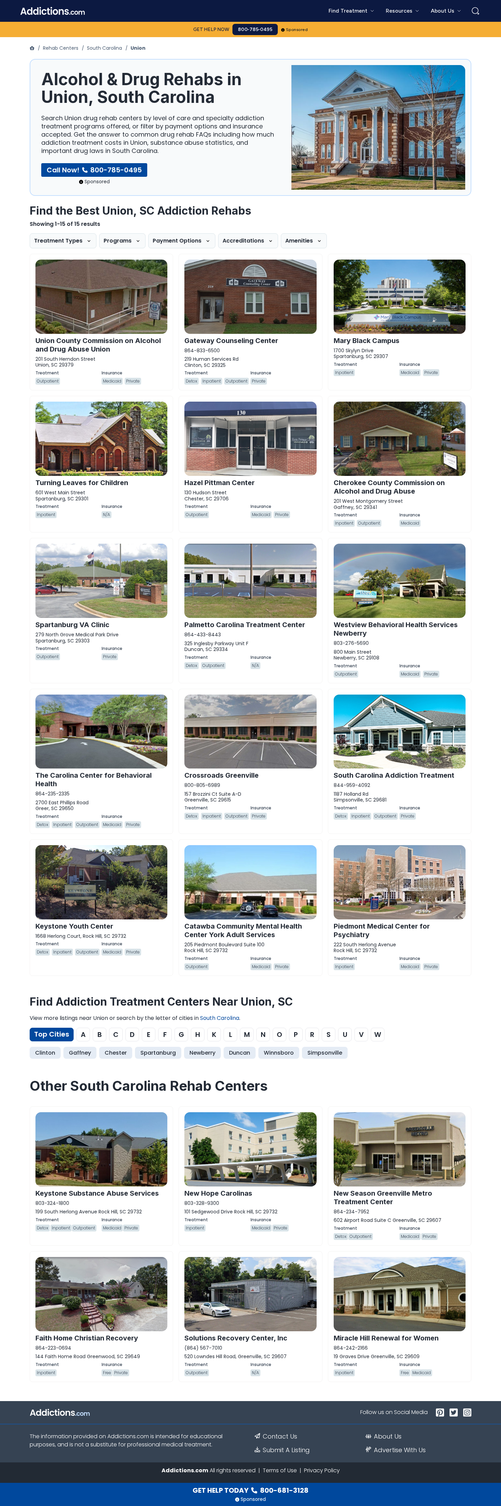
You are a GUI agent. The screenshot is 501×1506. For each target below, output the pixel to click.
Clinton (45, 1053)
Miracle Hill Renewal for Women (386, 1338)
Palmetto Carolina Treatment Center (244, 625)
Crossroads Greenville (221, 775)
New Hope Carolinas (218, 1193)
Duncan (239, 1053)
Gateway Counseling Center (231, 341)
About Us (387, 1436)
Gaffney (80, 1053)
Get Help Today (250, 1490)
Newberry (202, 1053)
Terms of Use (280, 1470)
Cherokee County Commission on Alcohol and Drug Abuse (389, 487)
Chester (116, 1053)
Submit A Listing (286, 1450)
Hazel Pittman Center (219, 483)
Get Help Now (211, 29)
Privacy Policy (322, 1470)
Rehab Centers (60, 48)
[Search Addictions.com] (475, 10)
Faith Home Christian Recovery (86, 1338)
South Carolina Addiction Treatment (394, 775)
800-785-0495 (255, 29)
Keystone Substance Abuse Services (97, 1193)
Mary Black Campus (366, 341)
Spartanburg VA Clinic (72, 625)
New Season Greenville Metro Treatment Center (383, 1197)
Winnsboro (279, 1053)
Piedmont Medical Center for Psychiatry (382, 930)
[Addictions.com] (33, 48)
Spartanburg (158, 1053)
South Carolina (104, 48)
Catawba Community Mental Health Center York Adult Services (243, 930)
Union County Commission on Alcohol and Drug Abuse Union (98, 345)
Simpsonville (324, 1053)
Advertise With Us (400, 1450)
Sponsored (297, 29)
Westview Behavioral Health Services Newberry (396, 629)
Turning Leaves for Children (81, 483)
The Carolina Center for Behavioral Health (93, 779)
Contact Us (280, 1436)
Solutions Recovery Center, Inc (235, 1338)
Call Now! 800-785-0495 (94, 170)
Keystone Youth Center (74, 926)
